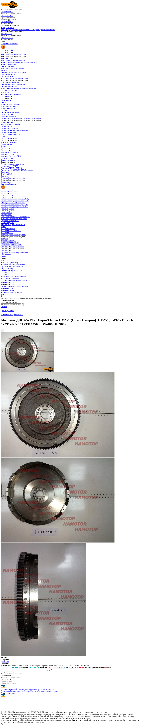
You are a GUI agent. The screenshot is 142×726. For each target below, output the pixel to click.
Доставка (26, 691)
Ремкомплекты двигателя (10, 134)
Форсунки (5, 172)
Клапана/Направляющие (10, 104)
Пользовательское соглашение (49, 691)
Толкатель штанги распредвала (12, 68)
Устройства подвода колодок (12, 292)
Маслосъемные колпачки (10, 124)
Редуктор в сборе (7, 268)
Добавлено (5, 662)
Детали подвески (7, 209)
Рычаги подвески (7, 223)
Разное (3, 257)
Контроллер (5, 92)
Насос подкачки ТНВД (9, 166)
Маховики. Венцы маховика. (12, 94)
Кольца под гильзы (8, 122)
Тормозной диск (7, 288)
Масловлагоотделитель (9, 152)
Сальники (4, 136)
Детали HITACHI (7, 76)
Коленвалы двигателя (9, 106)
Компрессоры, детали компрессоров (14, 78)
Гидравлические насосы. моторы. (13, 72)
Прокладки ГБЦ (7, 126)
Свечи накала (6, 182)
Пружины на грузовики (10, 221)
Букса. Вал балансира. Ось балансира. (15, 217)
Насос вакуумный (8, 158)
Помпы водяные (7, 144)
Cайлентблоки (6, 213)
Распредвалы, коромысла (10, 112)
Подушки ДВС (6, 251)
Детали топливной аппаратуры (13, 164)
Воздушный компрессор (10, 82)
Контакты (34, 691)
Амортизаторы (6, 215)
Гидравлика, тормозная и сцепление (14, 195)
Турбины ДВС (6, 174)
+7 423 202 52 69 (7, 38)
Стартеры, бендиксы (9, 184)
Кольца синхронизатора (10, 263)
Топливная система (8, 160)
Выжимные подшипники (10, 278)
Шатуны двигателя (8, 114)
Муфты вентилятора (8, 142)
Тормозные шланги (8, 290)
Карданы (4, 239)
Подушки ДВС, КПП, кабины (12, 247)
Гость (3, 42)
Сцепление (5, 272)
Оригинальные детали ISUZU (12, 266)
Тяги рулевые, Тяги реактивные (13, 225)
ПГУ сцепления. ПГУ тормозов (13, 203)
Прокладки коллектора (9, 128)
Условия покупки (16, 691)
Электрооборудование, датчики (13, 178)
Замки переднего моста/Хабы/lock (14, 219)
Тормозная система (8, 282)
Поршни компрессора (9, 90)
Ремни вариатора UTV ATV (11, 270)
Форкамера (5, 176)
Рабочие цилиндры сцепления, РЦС (14, 207)
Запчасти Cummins (8, 229)
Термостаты (5, 146)
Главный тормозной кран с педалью (14, 286)
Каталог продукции (8, 689)
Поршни (4, 110)
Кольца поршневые (8, 108)
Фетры (3, 227)
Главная (4, 307)
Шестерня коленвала (9, 116)
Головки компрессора (9, 86)
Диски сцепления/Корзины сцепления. (15, 280)
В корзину (5, 660)
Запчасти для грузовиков (25, 689)
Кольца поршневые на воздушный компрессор (18, 88)
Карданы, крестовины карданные (13, 235)
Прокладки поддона (8, 132)
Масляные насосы (8, 154)
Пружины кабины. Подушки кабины (15, 253)
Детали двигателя (7, 311)
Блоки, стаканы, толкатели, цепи (13, 54)
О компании (5, 691)
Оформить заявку (7, 300)
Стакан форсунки (7, 66)
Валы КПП (5, 261)
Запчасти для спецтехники (45, 689)
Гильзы (3, 102)
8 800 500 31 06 (6, 34)
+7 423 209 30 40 (7, 16)
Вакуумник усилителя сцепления (13, 276)
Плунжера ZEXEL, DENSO (11, 168)
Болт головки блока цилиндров (13, 60)
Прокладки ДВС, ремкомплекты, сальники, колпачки (21, 118)
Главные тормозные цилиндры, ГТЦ (15, 199)
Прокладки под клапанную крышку (14, 130)
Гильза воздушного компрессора (13, 84)
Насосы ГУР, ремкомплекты (11, 245)
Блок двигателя (7, 58)
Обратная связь (6, 682)
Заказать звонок (7, 24)
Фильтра (4, 70)
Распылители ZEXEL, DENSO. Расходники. (18, 170)
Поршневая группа (8, 96)
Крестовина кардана (8, 241)
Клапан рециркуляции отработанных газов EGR (19, 62)
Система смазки (7, 148)
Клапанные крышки (8, 64)
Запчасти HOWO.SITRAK (11, 231)
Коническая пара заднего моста (13, 264)
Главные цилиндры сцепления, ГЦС (15, 201)
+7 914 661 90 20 (7, 12)
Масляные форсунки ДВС (11, 156)
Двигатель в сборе (8, 74)
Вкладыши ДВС (7, 100)
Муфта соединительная (10, 243)
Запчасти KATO (7, 233)
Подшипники (6, 255)
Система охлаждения (9, 138)
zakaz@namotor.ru (7, 28)
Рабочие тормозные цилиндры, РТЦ (14, 205)
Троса (3, 294)
